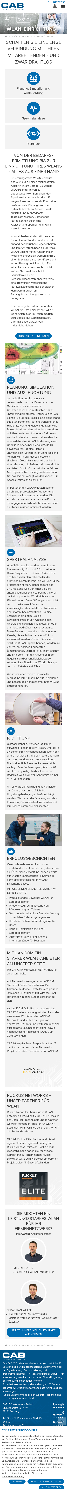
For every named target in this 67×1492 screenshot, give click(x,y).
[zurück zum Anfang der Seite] (62, 1421)
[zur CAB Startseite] (12, 6)
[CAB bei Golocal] (58, 1414)
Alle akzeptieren (51, 1487)
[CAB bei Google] (58, 1405)
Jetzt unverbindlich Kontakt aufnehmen (34, 1332)
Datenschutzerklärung (13, 1476)
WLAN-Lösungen (44, 36)
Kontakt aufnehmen (33, 336)
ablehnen (17, 1481)
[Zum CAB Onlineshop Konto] (54, 7)
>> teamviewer (56, 1)
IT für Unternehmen (22, 36)
